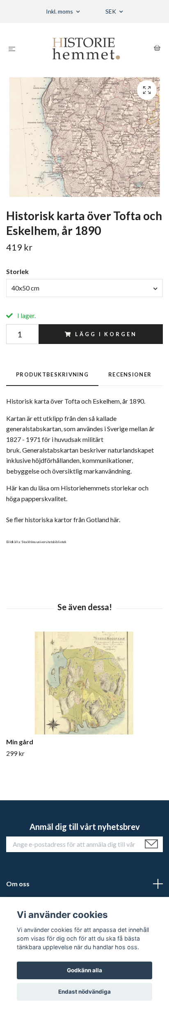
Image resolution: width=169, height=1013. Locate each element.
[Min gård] (84, 683)
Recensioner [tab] (129, 374)
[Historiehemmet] (86, 48)
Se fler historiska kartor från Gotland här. (63, 519)
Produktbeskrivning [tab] (52, 374)
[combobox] (84, 288)
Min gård (19, 742)
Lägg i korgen (106, 334)
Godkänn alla (84, 970)
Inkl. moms (60, 11)
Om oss (18, 884)
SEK (111, 11)
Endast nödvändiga (84, 991)
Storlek (17, 271)
